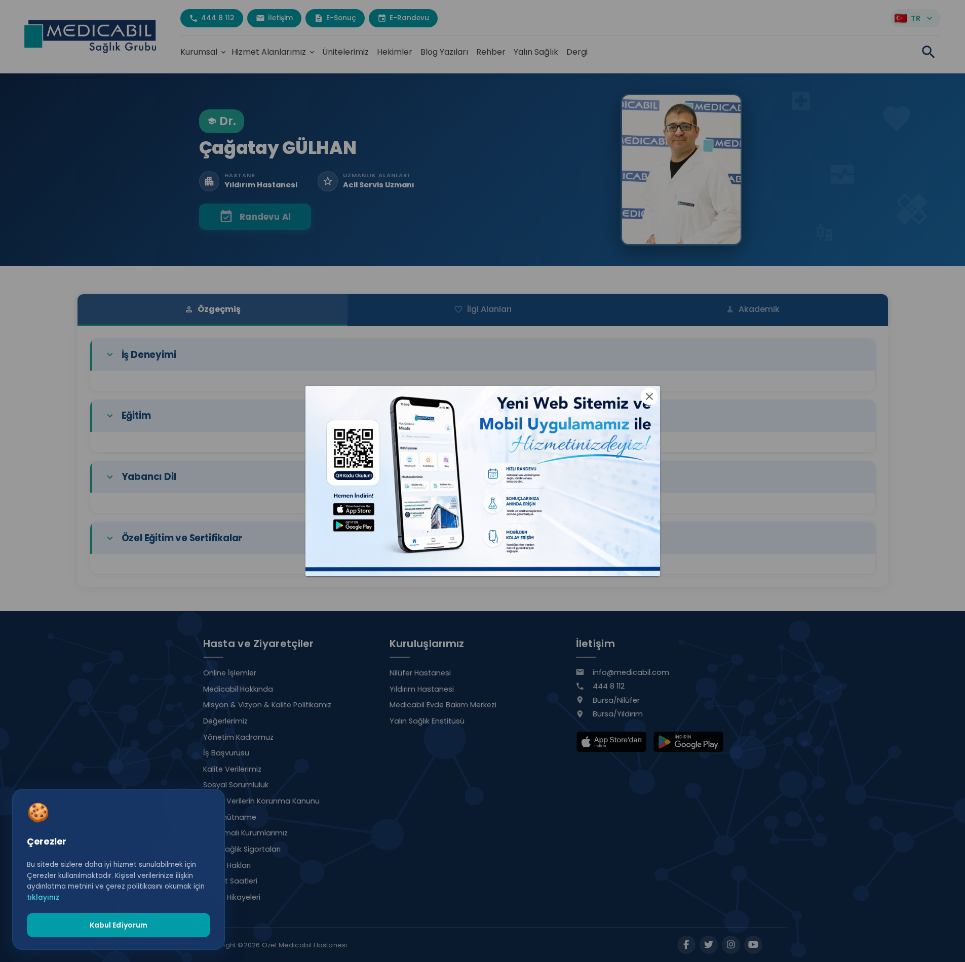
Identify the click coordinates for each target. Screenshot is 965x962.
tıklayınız (43, 897)
